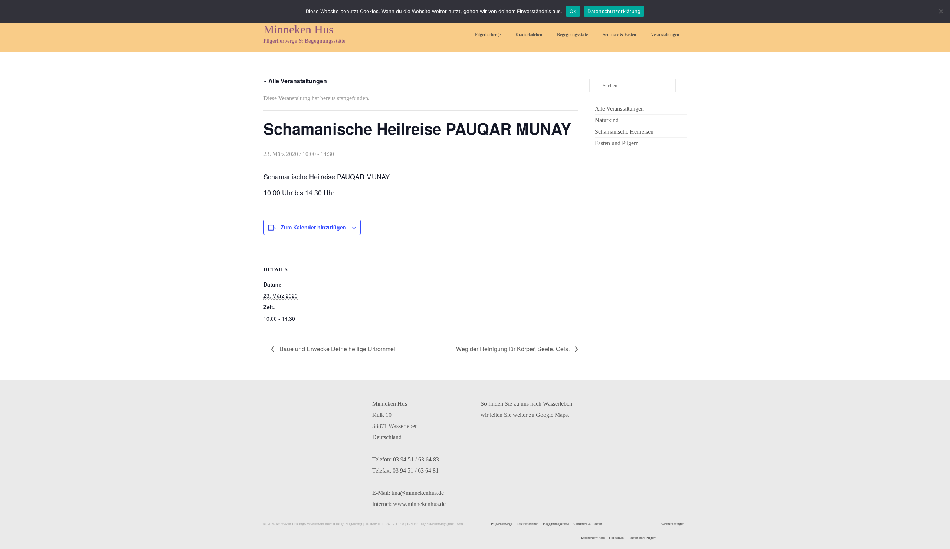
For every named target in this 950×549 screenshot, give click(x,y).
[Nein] (940, 11)
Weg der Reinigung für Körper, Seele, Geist (513, 348)
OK (573, 11)
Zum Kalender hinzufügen (313, 227)
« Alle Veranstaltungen (295, 80)
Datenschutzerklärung (614, 11)
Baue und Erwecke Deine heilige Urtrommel (336, 348)
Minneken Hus (298, 29)
